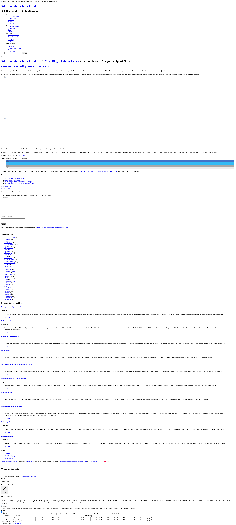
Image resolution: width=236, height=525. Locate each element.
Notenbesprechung (9, 281)
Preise (10, 31)
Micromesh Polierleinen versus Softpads (13, 378)
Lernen (6, 273)
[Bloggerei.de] (105, 461)
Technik (6, 293)
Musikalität (7, 276)
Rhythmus (7, 289)
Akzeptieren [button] (4, 480)
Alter (9, 30)
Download (22, 155)
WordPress (30, 461)
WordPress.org (8, 458)
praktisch (7, 284)
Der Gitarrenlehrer (13, 16)
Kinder (6, 268)
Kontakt (10, 21)
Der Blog (11, 40)
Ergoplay (7, 251)
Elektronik (7, 249)
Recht (6, 286)
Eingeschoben (8, 248)
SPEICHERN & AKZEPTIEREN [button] (11, 522)
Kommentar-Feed (9, 457)
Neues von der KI (6, 392)
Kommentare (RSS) (95, 461)
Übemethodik (8, 297)
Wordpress (7, 299)
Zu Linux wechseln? (7, 436)
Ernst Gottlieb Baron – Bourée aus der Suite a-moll (19, 183)
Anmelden (7, 453)
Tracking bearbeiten (14, 50)
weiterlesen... (7, 317)
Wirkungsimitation (7, 321)
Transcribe (7, 294)
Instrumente (7, 266)
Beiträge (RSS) (82, 461)
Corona (6, 246)
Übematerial (113, 171)
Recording (7, 288)
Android (6, 241)
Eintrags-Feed (8, 455)
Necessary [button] (4, 503)
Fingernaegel (8, 253)
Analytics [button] (3, 510)
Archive (10, 41)
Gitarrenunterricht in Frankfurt (21, 6)
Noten (101, 171)
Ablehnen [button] (3, 478)
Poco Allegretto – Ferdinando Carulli (15, 178)
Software (7, 291)
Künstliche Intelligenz (10, 271)
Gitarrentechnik (8, 261)
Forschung (7, 254)
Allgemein (7, 239)
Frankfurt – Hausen (13, 35)
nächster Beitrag (5, 188)
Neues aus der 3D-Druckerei (10, 336)
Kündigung (11, 23)
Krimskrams (8, 269)
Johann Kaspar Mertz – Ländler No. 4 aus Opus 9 (18, 182)
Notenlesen (11, 28)
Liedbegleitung (8, 274)
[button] (7, 161)
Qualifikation (12, 18)
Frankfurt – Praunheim (14, 36)
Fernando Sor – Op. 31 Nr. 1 (12, 180)
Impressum (11, 46)
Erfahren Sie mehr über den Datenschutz (31, 476)
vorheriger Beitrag (6, 186)
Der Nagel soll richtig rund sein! (11, 307)
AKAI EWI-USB (9, 238)
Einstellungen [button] (5, 481)
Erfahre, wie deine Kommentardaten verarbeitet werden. (52, 227)
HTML (6, 264)
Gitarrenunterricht (93, 171)
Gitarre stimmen (9, 259)
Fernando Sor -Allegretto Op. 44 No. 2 (25, 66)
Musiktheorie (8, 278)
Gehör (6, 256)
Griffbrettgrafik (6, 422)
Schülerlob (11, 20)
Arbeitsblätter (8, 243)
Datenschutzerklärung (14, 48)
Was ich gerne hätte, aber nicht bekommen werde (16, 364)
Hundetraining (5, 350)
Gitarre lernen (84, 171)
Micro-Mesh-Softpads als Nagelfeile (12, 406)
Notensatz (107, 171)
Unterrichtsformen (13, 26)
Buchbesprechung (9, 244)
